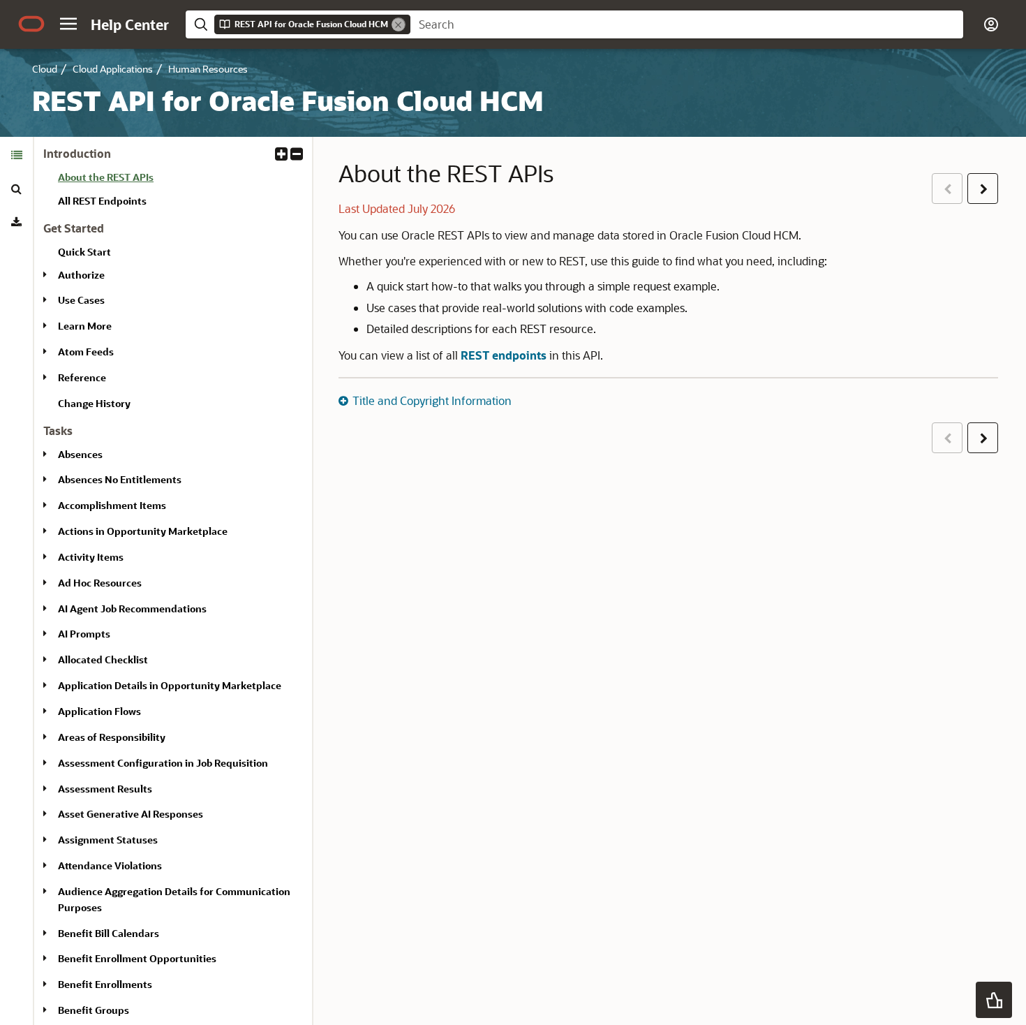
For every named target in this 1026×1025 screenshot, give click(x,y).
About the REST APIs (106, 177)
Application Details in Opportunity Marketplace (169, 685)
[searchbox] (687, 24)
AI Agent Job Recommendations (132, 608)
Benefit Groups (93, 1010)
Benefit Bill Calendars (108, 933)
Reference (82, 377)
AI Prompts (84, 633)
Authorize (81, 274)
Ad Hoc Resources (100, 582)
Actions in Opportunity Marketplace (143, 531)
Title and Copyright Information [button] (432, 400)
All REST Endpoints (102, 200)
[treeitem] (179, 179)
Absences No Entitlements (119, 479)
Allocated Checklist (103, 659)
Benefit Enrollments (105, 984)
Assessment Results (105, 788)
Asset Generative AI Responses (130, 813)
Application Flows (99, 711)
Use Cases (81, 300)
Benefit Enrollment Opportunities (137, 958)
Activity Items (91, 556)
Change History (94, 403)
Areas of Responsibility (111, 737)
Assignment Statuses (108, 839)
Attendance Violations (110, 865)
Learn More (85, 325)
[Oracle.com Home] (31, 23)
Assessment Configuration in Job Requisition (163, 762)
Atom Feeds (86, 351)
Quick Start (84, 251)
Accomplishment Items (112, 505)
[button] (68, 23)
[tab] (16, 155)
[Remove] (398, 24)
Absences (80, 454)
